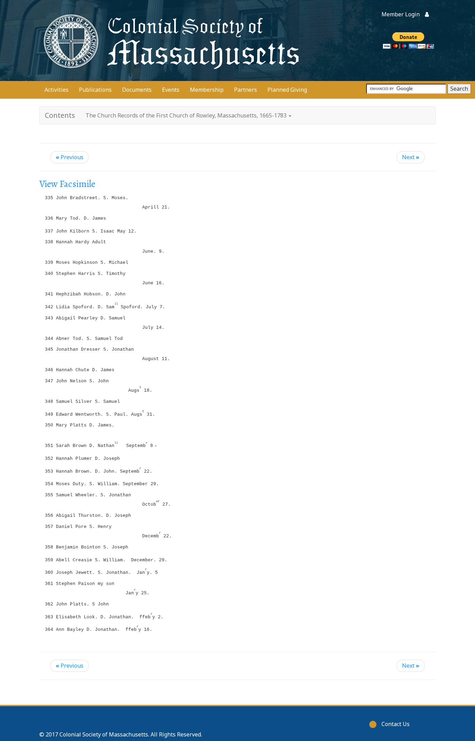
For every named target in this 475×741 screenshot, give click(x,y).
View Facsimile (67, 184)
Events (170, 89)
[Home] (169, 40)
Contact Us (395, 724)
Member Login (400, 14)
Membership (207, 89)
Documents (137, 89)
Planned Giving (287, 89)
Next (410, 157)
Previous (69, 157)
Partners (245, 89)
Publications (95, 89)
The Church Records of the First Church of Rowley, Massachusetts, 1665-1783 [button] (187, 115)
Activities (57, 89)
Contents (60, 115)
